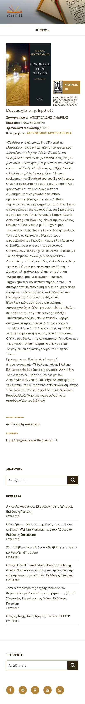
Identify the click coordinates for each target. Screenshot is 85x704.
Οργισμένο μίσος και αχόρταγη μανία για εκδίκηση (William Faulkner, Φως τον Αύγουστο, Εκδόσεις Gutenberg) (39, 529)
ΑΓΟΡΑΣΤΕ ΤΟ (71, 87)
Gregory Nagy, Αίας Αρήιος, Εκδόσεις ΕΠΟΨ (38, 616)
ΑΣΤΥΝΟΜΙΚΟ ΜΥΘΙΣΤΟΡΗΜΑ (49, 133)
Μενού (45, 30)
